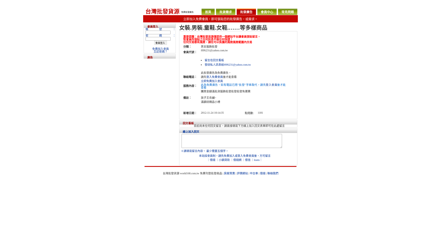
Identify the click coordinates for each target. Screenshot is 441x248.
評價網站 (242, 173)
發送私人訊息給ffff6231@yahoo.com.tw (228, 64)
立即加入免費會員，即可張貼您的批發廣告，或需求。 (220, 19)
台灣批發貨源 (162, 11)
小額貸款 (224, 159)
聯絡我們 (272, 173)
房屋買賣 (229, 173)
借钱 (247, 159)
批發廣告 (246, 12)
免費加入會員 (160, 48)
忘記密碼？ (160, 51)
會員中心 (267, 12)
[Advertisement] (160, 110)
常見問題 (287, 12)
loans (257, 159)
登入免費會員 (214, 76)
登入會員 (271, 84)
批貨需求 (225, 12)
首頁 (208, 12)
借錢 (212, 159)
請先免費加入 (226, 155)
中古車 (254, 173)
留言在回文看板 (214, 60)
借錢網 (237, 159)
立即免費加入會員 (212, 81)
